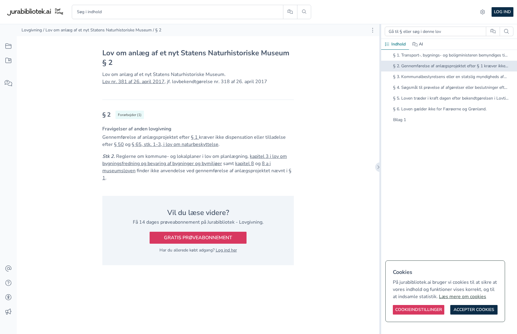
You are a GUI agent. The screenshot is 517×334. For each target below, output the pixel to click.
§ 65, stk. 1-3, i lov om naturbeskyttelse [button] (175, 144)
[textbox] (198, 116)
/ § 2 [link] (157, 30)
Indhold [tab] (398, 44)
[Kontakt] (8, 268)
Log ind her (226, 250)
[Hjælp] (8, 283)
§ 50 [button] (119, 144)
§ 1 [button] (195, 137)
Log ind (502, 12)
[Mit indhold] (8, 60)
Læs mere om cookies (462, 296)
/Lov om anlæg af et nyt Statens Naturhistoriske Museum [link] (97, 30)
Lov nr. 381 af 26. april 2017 (133, 81)
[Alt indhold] (8, 46)
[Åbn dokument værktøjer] (372, 30)
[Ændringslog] (8, 311)
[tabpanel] (449, 92)
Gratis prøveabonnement (198, 237)
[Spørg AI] (290, 12)
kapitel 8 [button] (244, 163)
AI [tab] (421, 44)
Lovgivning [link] (32, 30)
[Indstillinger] (482, 12)
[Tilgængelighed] (8, 297)
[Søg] (304, 12)
